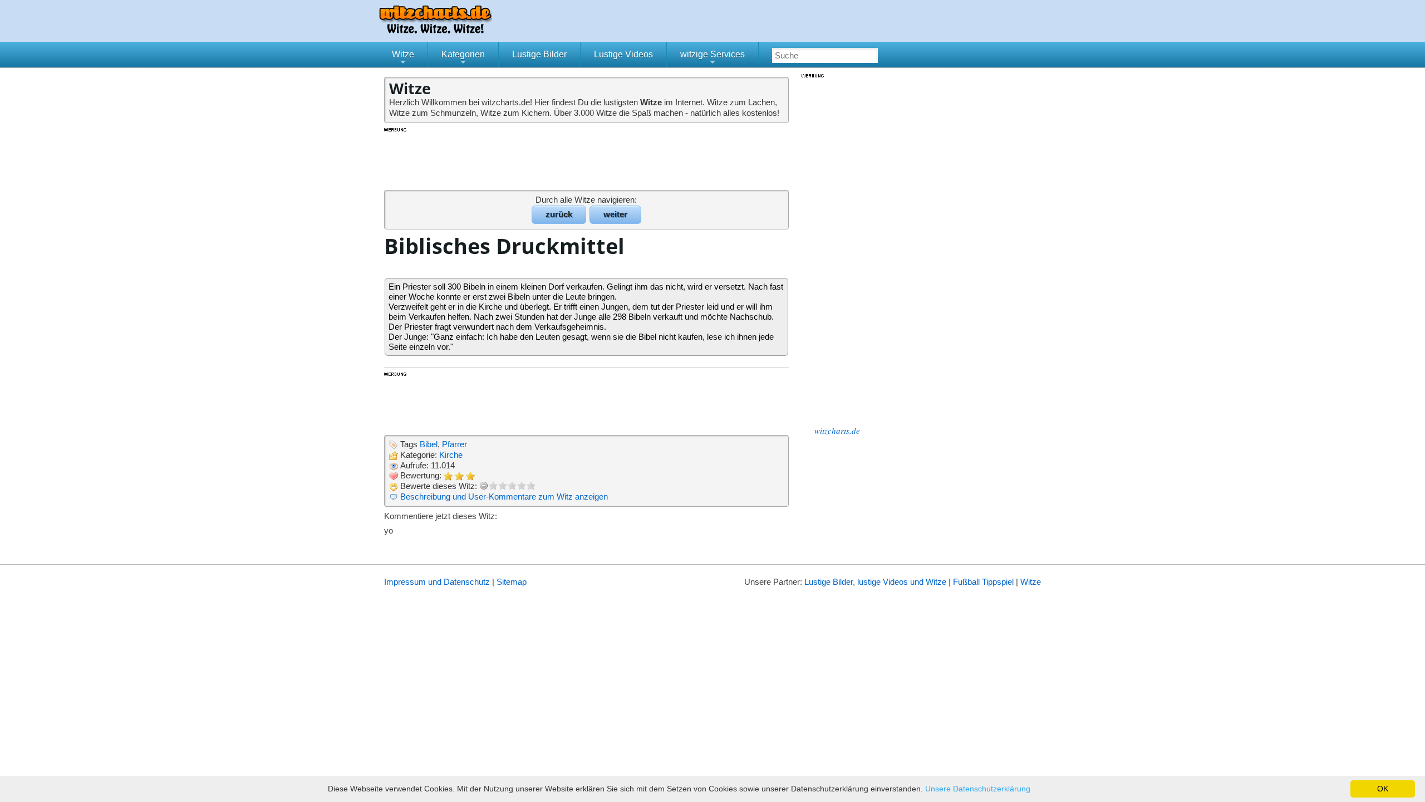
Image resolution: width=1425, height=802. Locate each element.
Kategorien (463, 58)
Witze (403, 58)
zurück (559, 214)
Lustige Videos (623, 54)
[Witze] (435, 30)
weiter (615, 214)
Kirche (451, 454)
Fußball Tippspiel (983, 581)
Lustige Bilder (539, 54)
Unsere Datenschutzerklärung (977, 788)
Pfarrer (454, 444)
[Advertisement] (587, 158)
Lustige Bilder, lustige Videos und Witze (875, 581)
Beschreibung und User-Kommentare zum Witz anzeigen (504, 496)
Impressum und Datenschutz (437, 581)
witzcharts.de (837, 430)
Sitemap (512, 581)
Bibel (429, 444)
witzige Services (712, 58)
